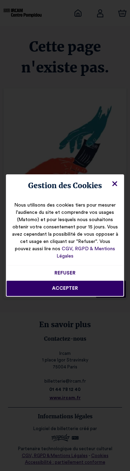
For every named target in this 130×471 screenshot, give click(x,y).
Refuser (65, 273)
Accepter (65, 288)
